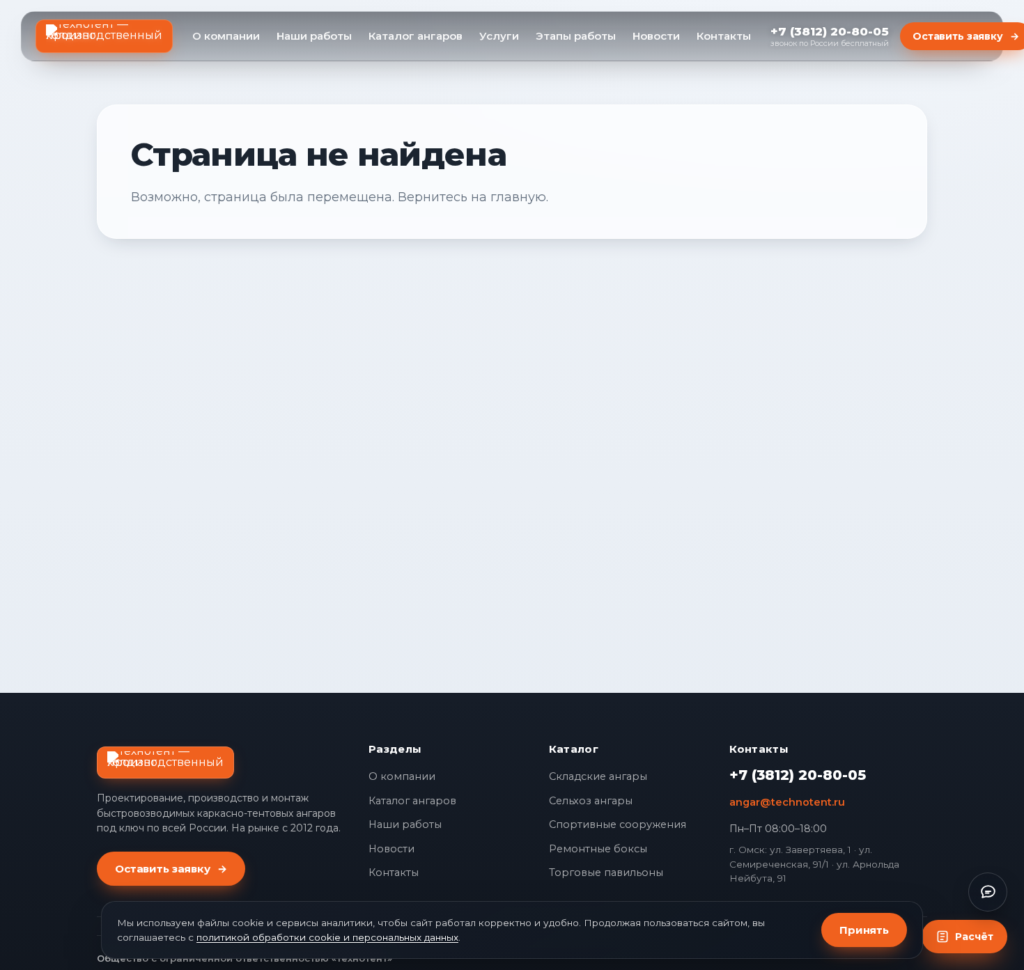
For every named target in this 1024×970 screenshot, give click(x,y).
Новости (656, 35)
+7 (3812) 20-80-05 (797, 775)
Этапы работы (576, 35)
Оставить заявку (171, 868)
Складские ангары (598, 776)
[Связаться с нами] (987, 892)
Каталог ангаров (416, 35)
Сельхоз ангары (591, 801)
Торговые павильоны (606, 872)
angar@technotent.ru (787, 802)
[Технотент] (104, 36)
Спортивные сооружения (617, 824)
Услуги (499, 35)
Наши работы (314, 35)
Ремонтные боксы (598, 849)
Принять (864, 930)
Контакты (724, 35)
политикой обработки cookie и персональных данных (327, 937)
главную (518, 197)
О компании (226, 35)
